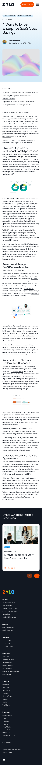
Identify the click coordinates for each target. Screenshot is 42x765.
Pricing (4, 702)
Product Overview (8, 602)
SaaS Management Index (18, 169)
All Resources (7, 715)
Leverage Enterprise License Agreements (16, 105)
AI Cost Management (9, 611)
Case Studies (6, 727)
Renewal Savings (8, 659)
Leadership (6, 690)
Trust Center (6, 705)
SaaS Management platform (29, 238)
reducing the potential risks (20, 129)
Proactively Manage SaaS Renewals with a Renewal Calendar (16, 97)
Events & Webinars (8, 730)
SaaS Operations (8, 627)
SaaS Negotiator (8, 630)
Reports (5, 724)
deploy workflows (22, 440)
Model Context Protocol (10, 608)
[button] (37, 4)
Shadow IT (6, 656)
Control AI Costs (7, 665)
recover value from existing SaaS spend (25, 469)
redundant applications (19, 219)
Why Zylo (5, 687)
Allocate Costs (7, 668)
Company (5, 684)
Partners (5, 699)
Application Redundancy (10, 671)
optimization (14, 384)
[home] (6, 4)
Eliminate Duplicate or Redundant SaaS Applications (20, 92)
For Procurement (8, 646)
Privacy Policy (7, 752)
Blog (4, 718)
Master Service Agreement (11, 749)
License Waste (7, 662)
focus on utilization (17, 371)
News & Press (7, 696)
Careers (5, 693)
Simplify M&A (6, 674)
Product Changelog (9, 617)
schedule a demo (8, 500)
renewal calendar (22, 331)
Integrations (6, 614)
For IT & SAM (6, 640)
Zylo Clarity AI (7, 605)
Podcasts (5, 721)
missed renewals (21, 326)
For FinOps (6, 643)
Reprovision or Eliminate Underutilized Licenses (18, 102)
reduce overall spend (20, 254)
